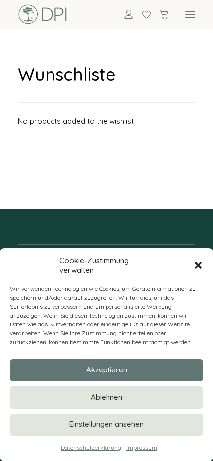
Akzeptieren (106, 369)
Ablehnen (106, 397)
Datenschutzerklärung (91, 447)
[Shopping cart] (160, 14)
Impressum (141, 447)
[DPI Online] (43, 14)
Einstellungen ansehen (106, 424)
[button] (198, 265)
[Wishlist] (142, 14)
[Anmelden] (124, 14)
